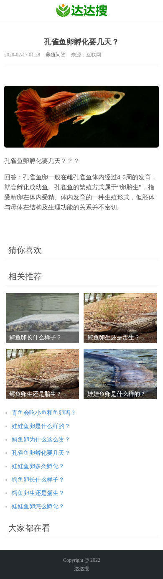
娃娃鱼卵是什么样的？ (41, 426)
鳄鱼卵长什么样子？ (38, 480)
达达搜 (81, 568)
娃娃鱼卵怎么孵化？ (38, 506)
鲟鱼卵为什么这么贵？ (41, 439)
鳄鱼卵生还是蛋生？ (38, 493)
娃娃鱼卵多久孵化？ (38, 466)
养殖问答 (56, 55)
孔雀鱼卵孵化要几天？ (41, 453)
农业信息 (82, 10)
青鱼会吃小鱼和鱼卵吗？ (44, 413)
